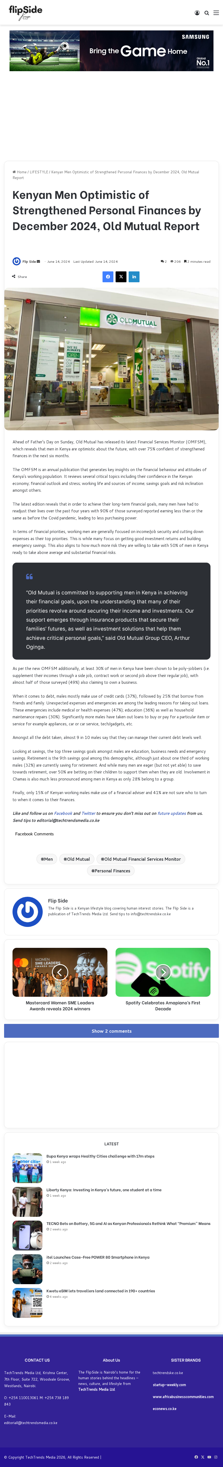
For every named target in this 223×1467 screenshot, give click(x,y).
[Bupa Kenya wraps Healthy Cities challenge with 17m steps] (27, 1168)
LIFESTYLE (39, 172)
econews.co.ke (164, 1408)
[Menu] (216, 14)
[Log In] (197, 14)
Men (48, 859)
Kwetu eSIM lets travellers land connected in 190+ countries (101, 1290)
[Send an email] (38, 261)
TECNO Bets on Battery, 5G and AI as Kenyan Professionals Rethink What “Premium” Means (128, 1223)
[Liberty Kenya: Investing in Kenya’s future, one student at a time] (27, 1202)
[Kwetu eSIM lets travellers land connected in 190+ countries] (27, 1303)
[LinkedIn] (134, 276)
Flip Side (29, 261)
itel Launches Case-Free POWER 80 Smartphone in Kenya (98, 1257)
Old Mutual (78, 859)
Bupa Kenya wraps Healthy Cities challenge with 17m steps (100, 1156)
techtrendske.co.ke (168, 1372)
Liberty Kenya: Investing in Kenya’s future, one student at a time (104, 1189)
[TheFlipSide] (24, 12)
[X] (121, 276)
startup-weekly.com (169, 1384)
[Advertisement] (111, 117)
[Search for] (206, 14)
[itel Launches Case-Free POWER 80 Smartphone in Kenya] (27, 1269)
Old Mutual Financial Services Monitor (142, 859)
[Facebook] (108, 276)
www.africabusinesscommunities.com (183, 1396)
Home (21, 172)
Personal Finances (112, 870)
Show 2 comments (112, 1031)
